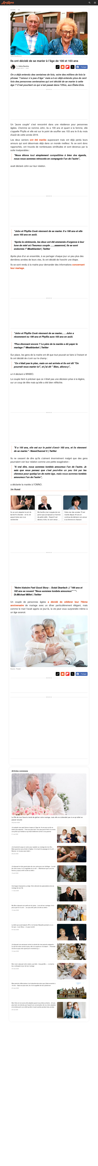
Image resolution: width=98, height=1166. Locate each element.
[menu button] (94, 2)
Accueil (13, 9)
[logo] (8, 2)
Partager (84, 67)
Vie (19, 9)
